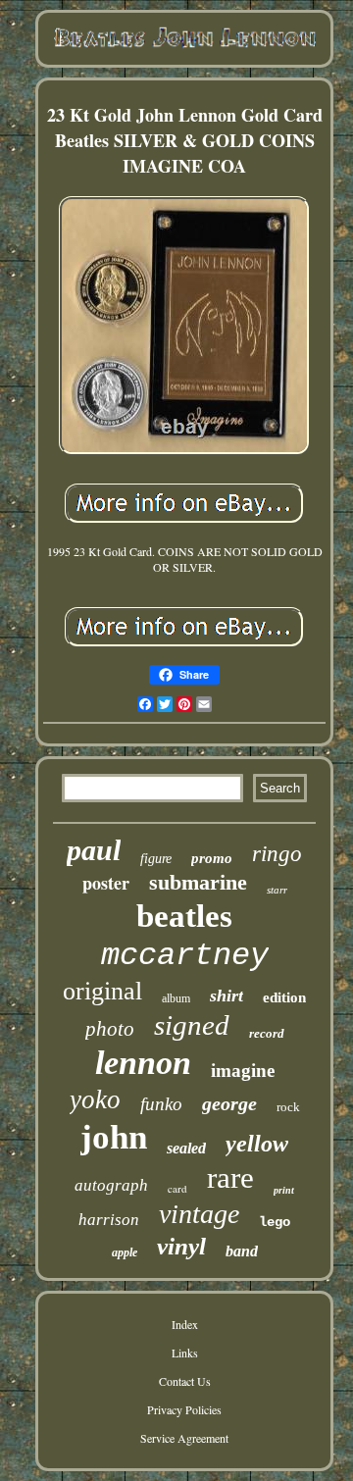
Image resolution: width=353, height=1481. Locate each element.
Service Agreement (184, 1438)
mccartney (185, 956)
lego (274, 1222)
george (229, 1103)
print (284, 1190)
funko (161, 1104)
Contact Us (185, 1381)
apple (124, 1252)
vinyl (181, 1246)
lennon (143, 1063)
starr (277, 889)
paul (94, 850)
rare (230, 1177)
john (113, 1137)
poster (105, 882)
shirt (226, 995)
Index (185, 1324)
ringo (277, 854)
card (177, 1188)
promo (211, 858)
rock (288, 1106)
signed (191, 1025)
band (242, 1251)
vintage (199, 1214)
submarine (198, 882)
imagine (243, 1070)
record (266, 1033)
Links (185, 1352)
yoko (95, 1099)
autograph (111, 1185)
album (176, 998)
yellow (257, 1143)
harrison (108, 1219)
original (102, 991)
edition (284, 997)
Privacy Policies (184, 1409)
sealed (186, 1148)
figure (156, 858)
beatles (184, 916)
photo (109, 1029)
